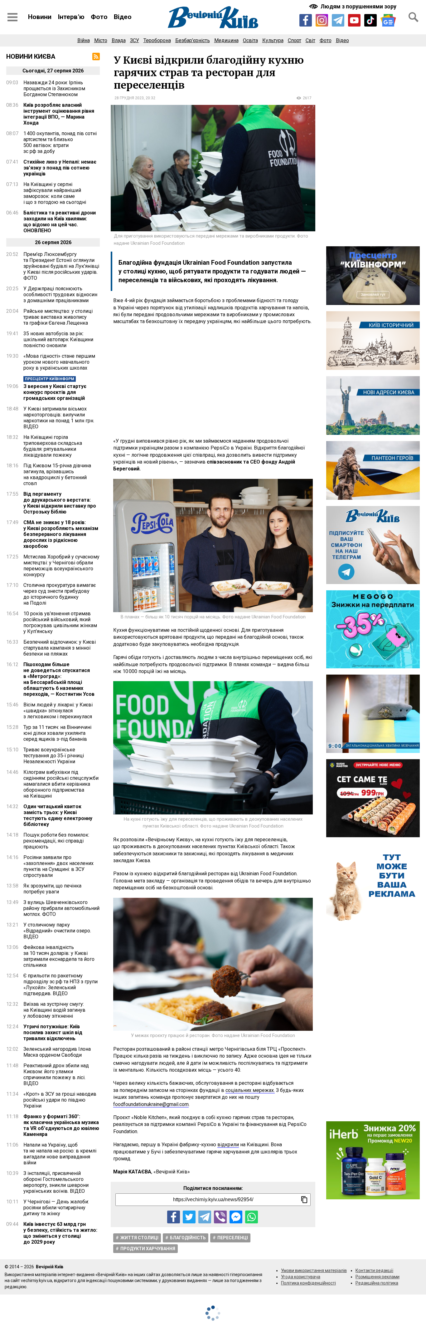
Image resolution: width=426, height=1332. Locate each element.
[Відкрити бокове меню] (12, 17)
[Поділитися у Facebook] (173, 1217)
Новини (39, 17)
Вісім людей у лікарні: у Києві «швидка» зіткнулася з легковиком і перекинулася (58, 711)
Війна (83, 40)
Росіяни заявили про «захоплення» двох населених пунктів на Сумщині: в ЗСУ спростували (58, 866)
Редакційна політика (377, 1282)
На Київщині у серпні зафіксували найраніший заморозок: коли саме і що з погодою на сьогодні (54, 193)
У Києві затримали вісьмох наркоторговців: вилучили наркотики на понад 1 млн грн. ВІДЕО (58, 418)
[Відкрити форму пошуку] (413, 17)
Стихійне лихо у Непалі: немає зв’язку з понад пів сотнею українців (59, 168)
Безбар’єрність (192, 40)
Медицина (226, 40)
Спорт (294, 40)
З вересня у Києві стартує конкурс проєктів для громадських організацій (54, 392)
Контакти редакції (374, 1270)
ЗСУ (134, 40)
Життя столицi (139, 1237)
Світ (310, 40)
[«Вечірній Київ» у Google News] (388, 20)
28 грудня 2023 (129, 98)
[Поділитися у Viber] (220, 1217)
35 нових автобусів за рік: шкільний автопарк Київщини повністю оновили (58, 339)
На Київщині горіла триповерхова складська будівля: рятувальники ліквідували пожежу (52, 446)
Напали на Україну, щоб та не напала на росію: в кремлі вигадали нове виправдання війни (59, 1154)
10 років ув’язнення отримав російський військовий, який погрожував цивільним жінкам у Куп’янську (60, 622)
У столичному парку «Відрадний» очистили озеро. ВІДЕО (57, 931)
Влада (119, 40)
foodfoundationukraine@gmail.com (151, 1104)
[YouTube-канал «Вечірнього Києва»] (354, 20)
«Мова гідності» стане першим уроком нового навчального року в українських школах (59, 362)
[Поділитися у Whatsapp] (251, 1217)
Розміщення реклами (377, 1276)
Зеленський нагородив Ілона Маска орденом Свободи (57, 1052)
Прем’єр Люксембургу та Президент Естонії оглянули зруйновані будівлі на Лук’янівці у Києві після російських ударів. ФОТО (61, 266)
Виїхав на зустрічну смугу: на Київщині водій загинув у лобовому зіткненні (54, 1010)
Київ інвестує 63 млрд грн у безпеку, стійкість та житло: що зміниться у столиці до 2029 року (60, 1233)
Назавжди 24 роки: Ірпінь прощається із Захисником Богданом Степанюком (54, 88)
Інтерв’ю (71, 17)
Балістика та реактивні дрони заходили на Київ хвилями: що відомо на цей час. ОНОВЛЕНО (59, 221)
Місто (100, 40)
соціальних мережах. (250, 1090)
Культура (272, 40)
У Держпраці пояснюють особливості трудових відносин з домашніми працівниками (60, 294)
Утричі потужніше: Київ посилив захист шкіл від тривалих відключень (52, 1032)
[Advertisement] (213, 381)
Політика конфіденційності (308, 1282)
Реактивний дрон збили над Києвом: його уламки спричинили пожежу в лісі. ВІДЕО (56, 1074)
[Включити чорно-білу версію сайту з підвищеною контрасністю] (353, 6)
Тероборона (157, 40)
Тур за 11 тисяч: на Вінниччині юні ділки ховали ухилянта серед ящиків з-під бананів (57, 733)
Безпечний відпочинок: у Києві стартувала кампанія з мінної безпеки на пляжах (59, 648)
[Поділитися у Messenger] (236, 1217)
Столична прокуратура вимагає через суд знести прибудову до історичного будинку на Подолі (59, 594)
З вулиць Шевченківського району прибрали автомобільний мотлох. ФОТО (61, 908)
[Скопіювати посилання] (304, 1199)
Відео (123, 17)
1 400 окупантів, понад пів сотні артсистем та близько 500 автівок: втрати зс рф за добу (60, 142)
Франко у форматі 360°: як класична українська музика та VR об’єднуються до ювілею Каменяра (61, 1125)
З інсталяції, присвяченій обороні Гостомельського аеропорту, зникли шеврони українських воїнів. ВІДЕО (56, 1182)
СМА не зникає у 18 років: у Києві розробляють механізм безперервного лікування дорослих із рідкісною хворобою (60, 534)
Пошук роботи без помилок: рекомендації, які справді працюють (56, 841)
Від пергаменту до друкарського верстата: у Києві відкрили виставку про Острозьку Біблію (59, 503)
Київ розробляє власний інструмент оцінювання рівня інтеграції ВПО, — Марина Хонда (58, 114)
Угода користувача (300, 1276)
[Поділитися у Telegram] (204, 1217)
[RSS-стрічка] (96, 56)
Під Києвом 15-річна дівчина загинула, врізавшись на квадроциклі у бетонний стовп (57, 474)
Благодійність (188, 1237)
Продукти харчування (147, 1248)
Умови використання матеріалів (314, 1270)
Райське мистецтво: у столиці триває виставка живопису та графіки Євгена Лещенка (58, 317)
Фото (99, 17)
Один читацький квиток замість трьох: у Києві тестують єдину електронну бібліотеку (57, 815)
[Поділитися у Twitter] (189, 1217)
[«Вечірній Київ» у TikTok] (370, 20)
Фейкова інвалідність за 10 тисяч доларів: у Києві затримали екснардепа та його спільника (58, 956)
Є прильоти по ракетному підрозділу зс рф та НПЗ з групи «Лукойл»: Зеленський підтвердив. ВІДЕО (60, 984)
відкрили (228, 1145)
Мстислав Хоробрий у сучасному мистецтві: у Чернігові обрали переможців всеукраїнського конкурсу (61, 566)
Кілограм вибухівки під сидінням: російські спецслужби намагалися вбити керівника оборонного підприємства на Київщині (61, 784)
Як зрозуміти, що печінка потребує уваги (52, 889)
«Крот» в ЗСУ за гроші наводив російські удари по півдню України (59, 1100)
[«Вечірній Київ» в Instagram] (322, 20)
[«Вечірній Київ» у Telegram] (338, 20)
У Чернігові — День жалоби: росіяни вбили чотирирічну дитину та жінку (56, 1207)
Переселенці (232, 1237)
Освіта (250, 40)
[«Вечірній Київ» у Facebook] (305, 20)
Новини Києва (31, 56)
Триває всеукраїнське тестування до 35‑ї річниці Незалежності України (53, 755)
